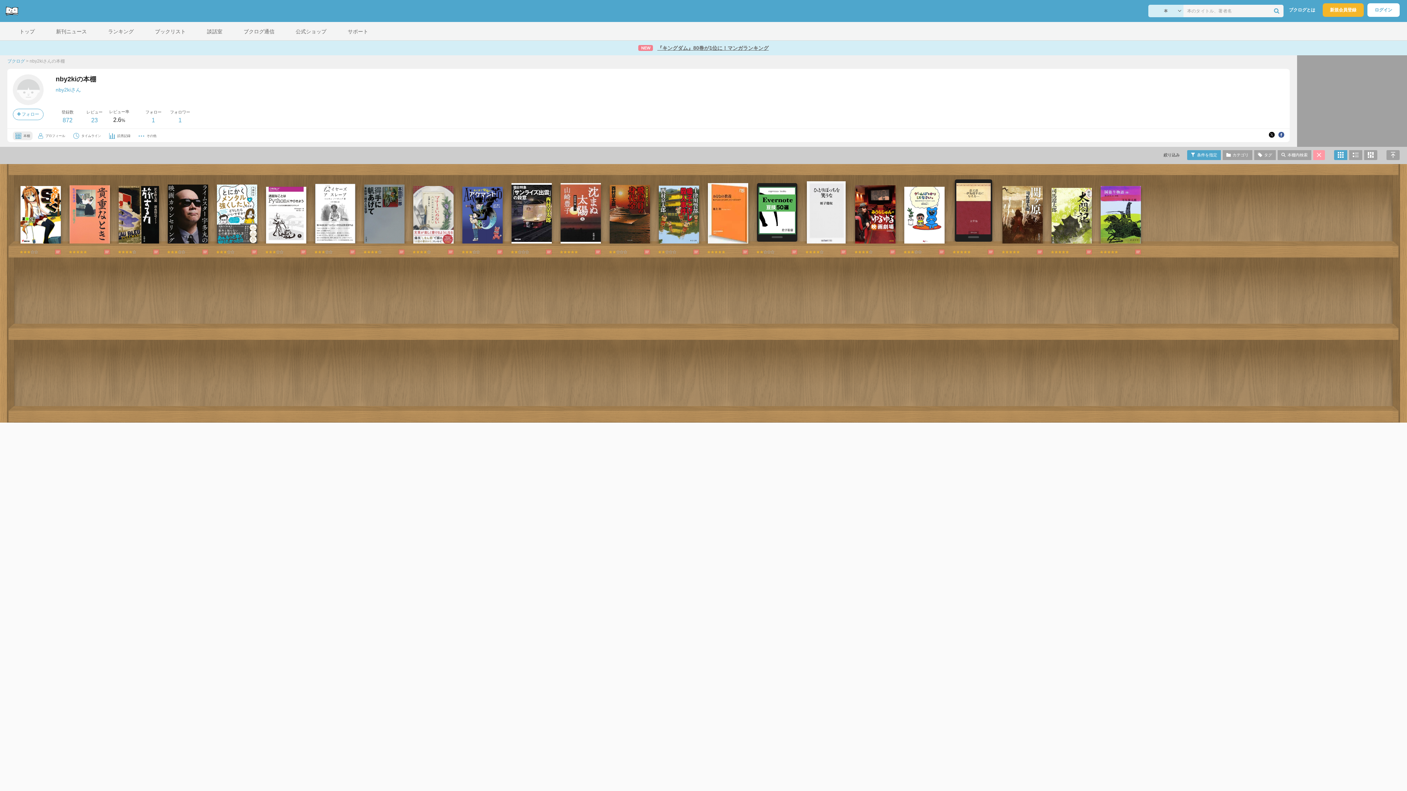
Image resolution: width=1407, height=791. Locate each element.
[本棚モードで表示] (1340, 155)
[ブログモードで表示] (1355, 155)
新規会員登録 (1343, 9)
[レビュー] (51, 251)
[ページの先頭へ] (1393, 155)
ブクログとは (1302, 9)
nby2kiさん (68, 90)
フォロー (30, 114)
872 (68, 120)
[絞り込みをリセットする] (1319, 155)
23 (94, 120)
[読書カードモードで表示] (1370, 155)
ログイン (1383, 9)
